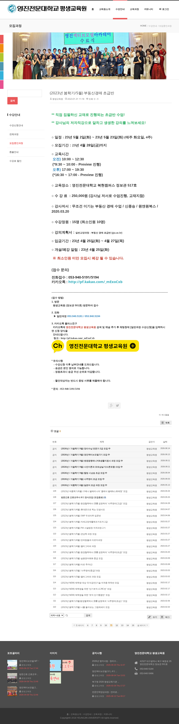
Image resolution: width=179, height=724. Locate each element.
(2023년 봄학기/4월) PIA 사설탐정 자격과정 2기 (83, 527)
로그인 (165, 9)
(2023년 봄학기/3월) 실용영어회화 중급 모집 (82, 558)
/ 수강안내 (152, 26)
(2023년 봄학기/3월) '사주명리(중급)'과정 (80, 570)
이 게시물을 (164, 414)
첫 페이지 (79, 625)
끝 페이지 (141, 625)
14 (128, 625)
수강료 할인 (15, 161)
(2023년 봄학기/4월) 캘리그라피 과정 (78, 546)
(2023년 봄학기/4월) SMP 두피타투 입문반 (81, 515)
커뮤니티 (148, 9)
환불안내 (14, 152)
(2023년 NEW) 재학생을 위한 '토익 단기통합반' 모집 (85, 594)
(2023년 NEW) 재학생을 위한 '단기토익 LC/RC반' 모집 (86, 588)
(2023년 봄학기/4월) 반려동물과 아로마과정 (81, 540)
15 (133, 625)
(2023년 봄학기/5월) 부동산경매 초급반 (82, 92)
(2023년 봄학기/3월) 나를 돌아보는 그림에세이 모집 (85, 607)
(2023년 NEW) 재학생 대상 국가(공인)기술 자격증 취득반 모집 (90, 582)
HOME (143, 26)
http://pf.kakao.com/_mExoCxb (95, 281)
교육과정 (134, 9)
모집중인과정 (16, 143)
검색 (88, 615)
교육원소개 (104, 9)
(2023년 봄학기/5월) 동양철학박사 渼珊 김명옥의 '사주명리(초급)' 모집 (94, 552)
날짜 (165, 441)
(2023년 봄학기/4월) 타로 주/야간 (76, 564)
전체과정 (14, 134)
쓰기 (154, 617)
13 (122, 625)
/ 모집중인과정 (165, 26)
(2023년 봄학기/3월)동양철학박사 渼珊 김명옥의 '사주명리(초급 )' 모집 (94, 601)
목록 (167, 422)
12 (117, 625)
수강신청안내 (16, 125)
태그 (167, 617)
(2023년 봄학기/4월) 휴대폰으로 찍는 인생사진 (83, 509)
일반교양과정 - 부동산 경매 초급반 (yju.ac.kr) (99, 232)
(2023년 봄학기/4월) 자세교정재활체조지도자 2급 (84, 521)
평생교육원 (57, 98)
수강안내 (120, 9)
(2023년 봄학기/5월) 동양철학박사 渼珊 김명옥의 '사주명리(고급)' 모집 (94, 503)
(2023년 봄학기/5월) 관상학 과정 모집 (78, 533)
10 (106, 625)
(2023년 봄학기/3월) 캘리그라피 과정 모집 (81, 576)
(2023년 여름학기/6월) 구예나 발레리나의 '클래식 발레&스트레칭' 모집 (94, 491)
